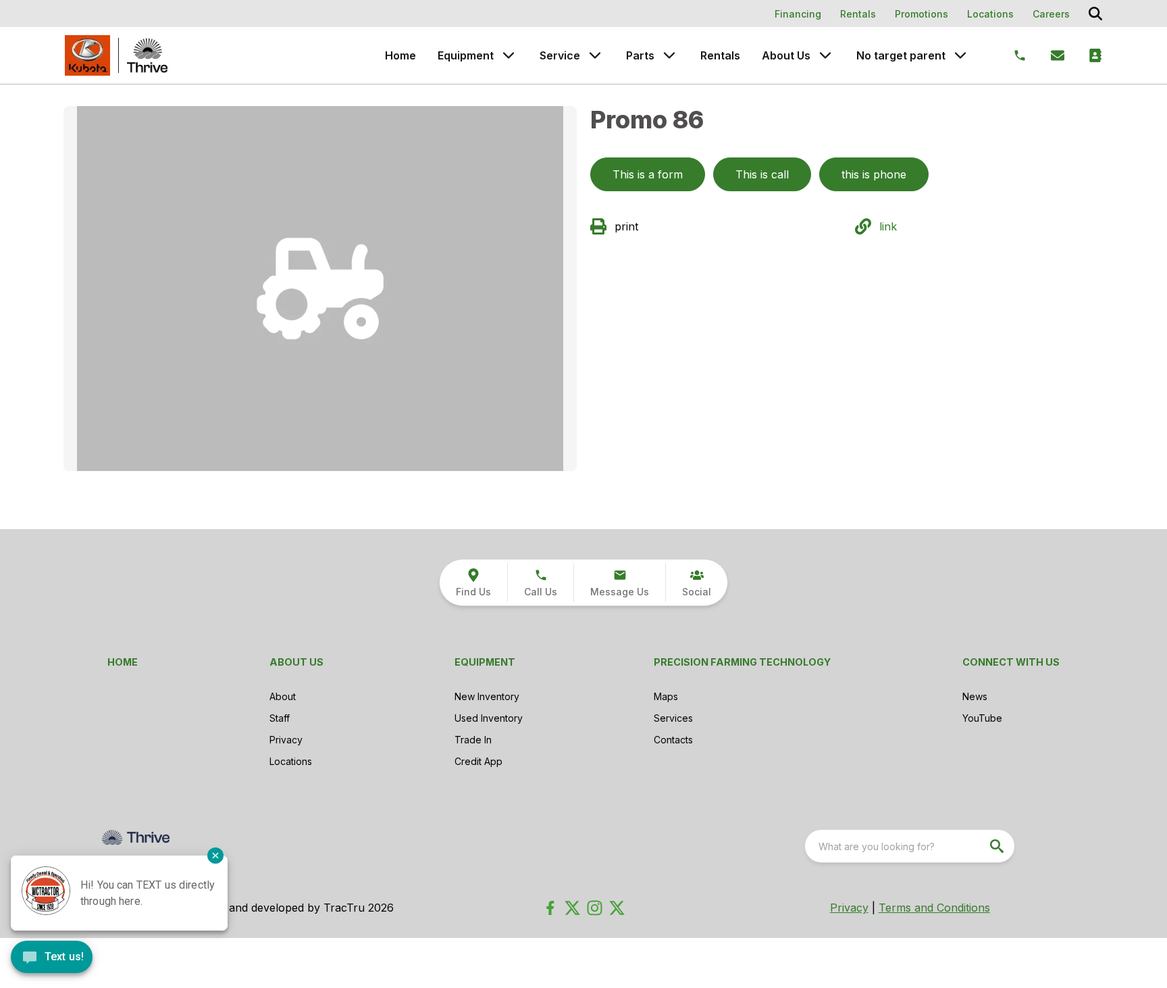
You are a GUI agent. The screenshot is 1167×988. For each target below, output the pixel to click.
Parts (640, 55)
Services (673, 718)
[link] (473, 582)
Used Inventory (489, 718)
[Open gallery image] (320, 288)
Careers (1051, 14)
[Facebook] (550, 907)
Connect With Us (1011, 662)
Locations (990, 14)
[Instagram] (594, 907)
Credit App (478, 761)
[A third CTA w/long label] (1095, 55)
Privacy (286, 739)
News (974, 696)
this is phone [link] (873, 174)
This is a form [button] (648, 174)
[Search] (1095, 13)
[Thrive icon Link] (147, 55)
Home (400, 55)
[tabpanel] (320, 290)
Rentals (858, 14)
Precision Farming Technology (742, 662)
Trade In (473, 739)
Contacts (673, 739)
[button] (540, 582)
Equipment (466, 55)
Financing (798, 14)
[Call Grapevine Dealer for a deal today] (1020, 55)
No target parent (900, 55)
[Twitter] (572, 907)
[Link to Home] (87, 55)
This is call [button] (762, 174)
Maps (666, 696)
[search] (998, 846)
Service (560, 55)
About (282, 696)
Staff (279, 718)
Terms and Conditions (934, 907)
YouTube (982, 718)
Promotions (921, 14)
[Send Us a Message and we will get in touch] (1057, 55)
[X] (616, 907)
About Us (786, 55)
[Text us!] (51, 958)
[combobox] (909, 846)
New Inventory (487, 696)
